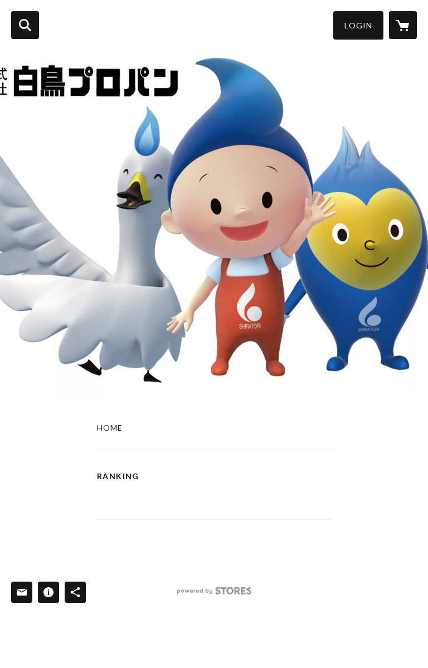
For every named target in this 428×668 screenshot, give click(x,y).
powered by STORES (214, 594)
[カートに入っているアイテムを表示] (403, 25)
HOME (110, 427)
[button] (358, 25)
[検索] (25, 25)
